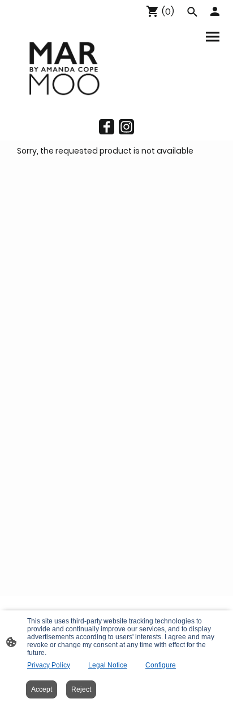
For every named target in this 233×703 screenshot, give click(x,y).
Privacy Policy (48, 665)
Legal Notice (107, 665)
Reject (81, 689)
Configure (160, 665)
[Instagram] (126, 126)
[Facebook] (106, 126)
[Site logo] (62, 68)
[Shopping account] (215, 11)
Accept (41, 689)
